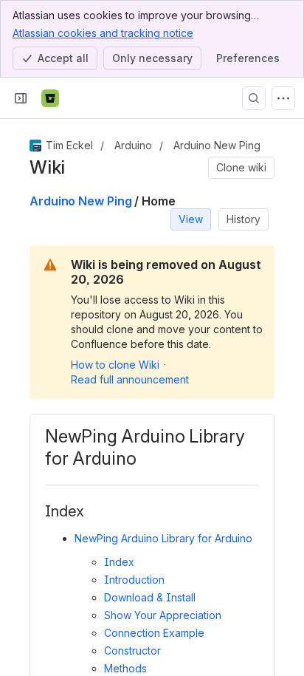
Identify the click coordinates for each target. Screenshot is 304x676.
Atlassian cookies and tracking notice (103, 33)
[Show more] (283, 98)
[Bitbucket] (50, 98)
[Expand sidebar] (20, 98)
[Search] (254, 98)
